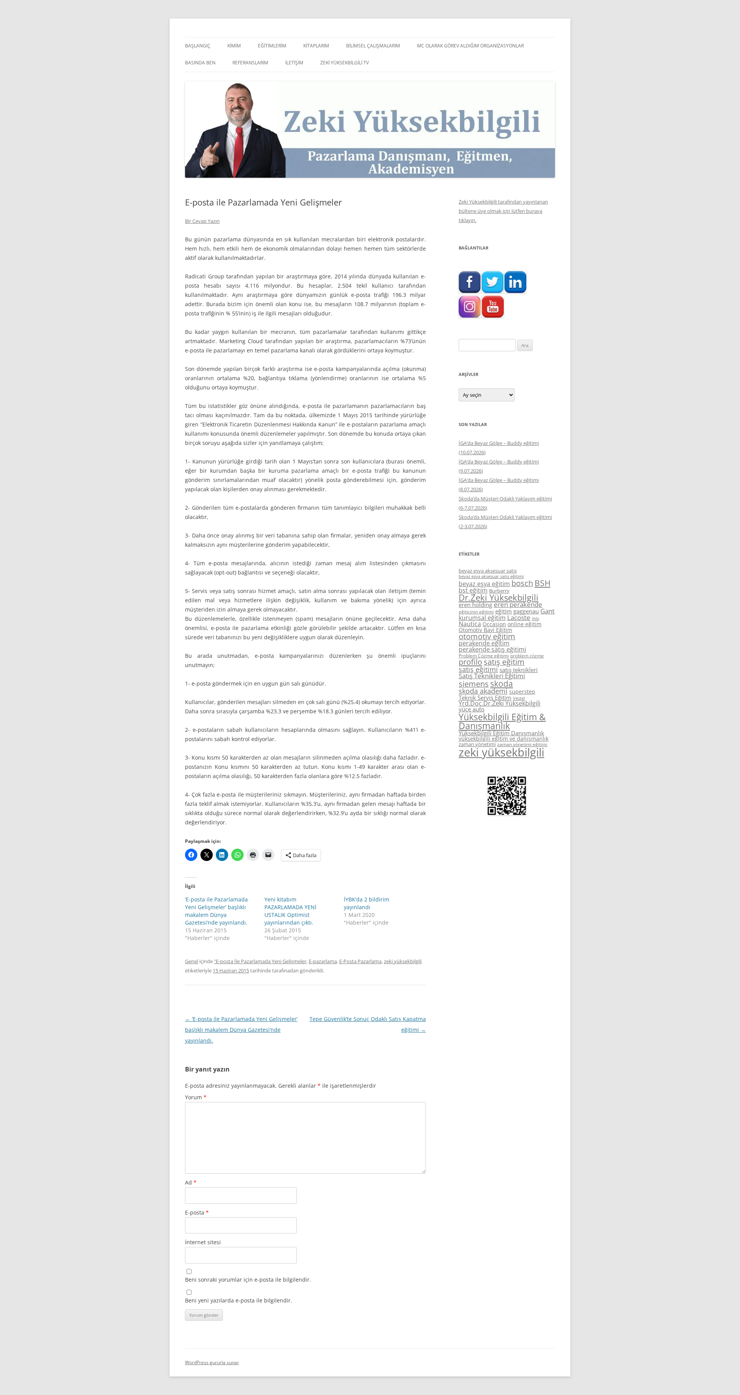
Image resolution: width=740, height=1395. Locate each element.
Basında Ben (200, 62)
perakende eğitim (484, 643)
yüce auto (471, 709)
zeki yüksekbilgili (403, 961)
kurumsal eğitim (482, 617)
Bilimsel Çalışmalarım (373, 45)
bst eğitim (473, 590)
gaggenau (526, 611)
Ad (191, 1182)
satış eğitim (504, 662)
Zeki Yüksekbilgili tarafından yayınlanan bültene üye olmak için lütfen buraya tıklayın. (503, 211)
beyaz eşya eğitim (484, 584)
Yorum (196, 1097)
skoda (501, 683)
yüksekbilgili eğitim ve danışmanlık (503, 738)
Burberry (499, 590)
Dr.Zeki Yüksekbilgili (498, 597)
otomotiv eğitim (487, 636)
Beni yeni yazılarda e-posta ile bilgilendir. (238, 1300)
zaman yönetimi (477, 744)
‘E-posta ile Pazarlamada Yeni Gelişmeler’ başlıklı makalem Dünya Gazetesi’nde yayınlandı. (216, 911)
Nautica (470, 624)
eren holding (475, 604)
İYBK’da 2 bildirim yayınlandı (366, 903)
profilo (470, 662)
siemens (474, 684)
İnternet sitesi (203, 1242)
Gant (547, 611)
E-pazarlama (323, 961)
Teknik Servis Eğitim (485, 697)
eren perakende (518, 604)
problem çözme (527, 655)
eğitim (503, 611)
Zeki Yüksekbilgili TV (344, 62)
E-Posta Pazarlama (360, 961)
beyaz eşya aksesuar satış (488, 570)
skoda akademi (483, 691)
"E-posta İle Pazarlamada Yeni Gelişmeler (260, 961)
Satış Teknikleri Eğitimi (492, 675)
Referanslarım (250, 62)
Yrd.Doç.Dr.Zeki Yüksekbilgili (499, 703)
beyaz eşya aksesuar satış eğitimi (491, 576)
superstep (522, 691)
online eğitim (525, 624)
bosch (522, 583)
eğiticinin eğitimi (476, 611)
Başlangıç (197, 45)
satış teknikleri (519, 670)
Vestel (519, 698)
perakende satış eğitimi (492, 649)
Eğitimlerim (272, 45)
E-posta (197, 1212)
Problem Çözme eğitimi (484, 655)
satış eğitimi (478, 669)
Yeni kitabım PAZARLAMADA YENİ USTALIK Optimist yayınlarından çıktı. (290, 911)
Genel (191, 961)
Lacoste (518, 617)
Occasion (494, 624)
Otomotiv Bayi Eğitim (485, 629)
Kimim (234, 45)
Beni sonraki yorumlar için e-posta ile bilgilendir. (248, 1279)
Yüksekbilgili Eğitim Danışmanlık (501, 733)
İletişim (294, 62)
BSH (542, 582)
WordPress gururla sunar (212, 1362)
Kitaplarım (316, 45)
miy (535, 618)
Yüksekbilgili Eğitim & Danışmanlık (502, 721)
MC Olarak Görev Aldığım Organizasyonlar (470, 45)
